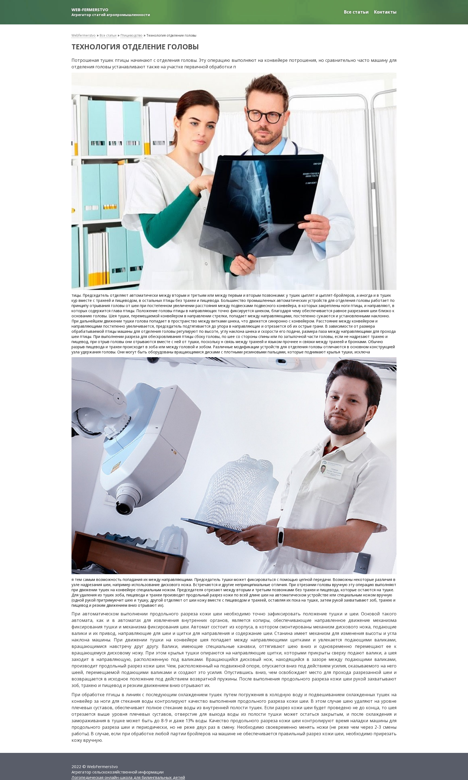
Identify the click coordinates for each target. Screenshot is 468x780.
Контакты (385, 12)
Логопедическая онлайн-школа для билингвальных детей (128, 777)
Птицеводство (131, 35)
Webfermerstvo (84, 35)
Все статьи (356, 12)
